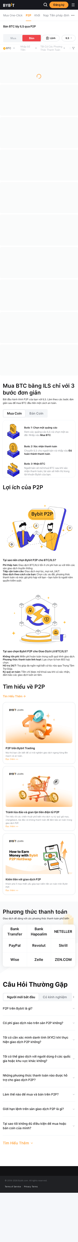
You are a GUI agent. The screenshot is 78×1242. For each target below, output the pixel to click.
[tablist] (39, 462)
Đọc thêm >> (12, 808)
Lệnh (52, 38)
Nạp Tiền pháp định (56, 15)
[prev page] (19, 417)
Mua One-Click (13, 15)
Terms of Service (13, 1235)
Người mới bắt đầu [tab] (21, 1046)
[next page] (59, 417)
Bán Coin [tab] (36, 462)
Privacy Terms (31, 1235)
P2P (28, 15)
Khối (37, 15)
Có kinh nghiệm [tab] (55, 1046)
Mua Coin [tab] (14, 462)
